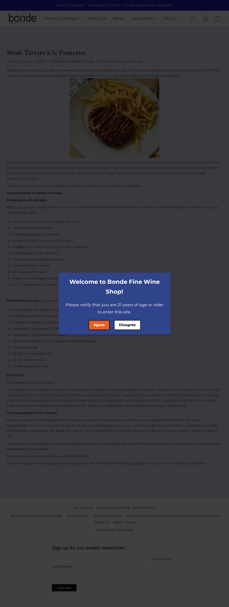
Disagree (127, 325)
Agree (99, 325)
